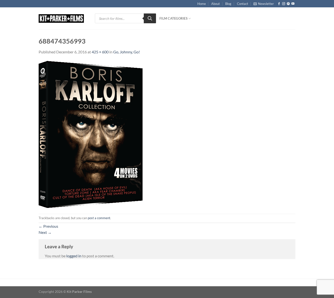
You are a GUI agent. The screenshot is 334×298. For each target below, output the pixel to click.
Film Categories (173, 18)
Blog (228, 4)
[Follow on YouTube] (292, 4)
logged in (73, 255)
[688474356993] (91, 133)
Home (201, 4)
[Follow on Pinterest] (288, 4)
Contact (242, 4)
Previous (48, 226)
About (215, 4)
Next (45, 232)
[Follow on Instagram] (283, 4)
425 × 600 (100, 51)
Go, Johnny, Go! (126, 51)
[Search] (150, 18)
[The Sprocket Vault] (63, 18)
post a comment (99, 218)
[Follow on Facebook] (279, 4)
